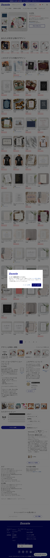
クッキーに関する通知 (35, 278)
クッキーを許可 (36, 285)
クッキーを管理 (26, 285)
